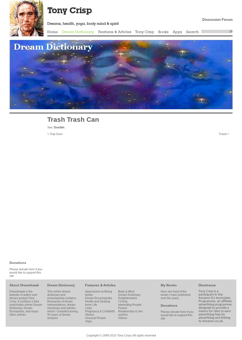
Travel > (224, 134)
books (89, 294)
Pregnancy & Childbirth (100, 311)
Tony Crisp (144, 32)
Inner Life (91, 304)
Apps (177, 32)
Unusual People (95, 318)
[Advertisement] (23, 187)
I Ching (122, 301)
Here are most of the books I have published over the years (175, 295)
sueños (123, 314)
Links (88, 308)
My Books (169, 285)
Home (52, 32)
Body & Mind (126, 291)
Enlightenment (127, 298)
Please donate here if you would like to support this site (25, 273)
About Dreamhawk (24, 285)
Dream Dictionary (78, 32)
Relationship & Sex (130, 311)
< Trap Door (55, 134)
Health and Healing (97, 301)
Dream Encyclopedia (98, 298)
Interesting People (130, 304)
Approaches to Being (98, 291)
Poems (122, 308)
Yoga (88, 321)
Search (192, 32)
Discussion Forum (217, 19)
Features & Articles (114, 32)
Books (163, 32)
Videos (122, 318)
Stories (89, 314)
